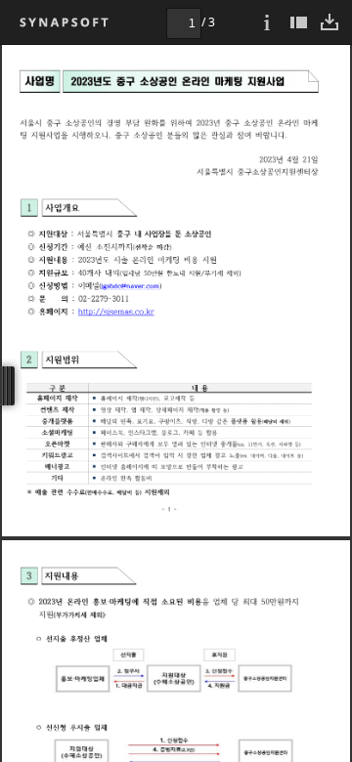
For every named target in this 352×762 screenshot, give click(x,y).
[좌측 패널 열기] (298, 22)
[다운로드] (329, 22)
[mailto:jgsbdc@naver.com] (130, 284)
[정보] (267, 22)
